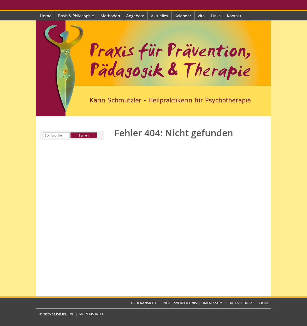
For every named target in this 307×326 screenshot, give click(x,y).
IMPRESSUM (213, 303)
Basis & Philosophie (76, 16)
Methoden (110, 16)
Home (46, 16)
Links (216, 16)
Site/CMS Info (91, 314)
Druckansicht (143, 303)
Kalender (183, 16)
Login (263, 303)
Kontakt (234, 16)
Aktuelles (159, 16)
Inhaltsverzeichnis (179, 303)
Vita (201, 16)
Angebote (135, 16)
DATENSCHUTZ (240, 303)
